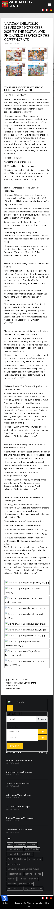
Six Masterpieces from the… (19, 772)
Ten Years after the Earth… (18, 784)
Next (46, 752)
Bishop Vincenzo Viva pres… (20, 818)
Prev (45, 752)
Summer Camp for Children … (20, 760)
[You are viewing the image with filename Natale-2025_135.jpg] (25, 630)
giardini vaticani (26, 884)
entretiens (12, 884)
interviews (33, 879)
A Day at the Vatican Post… (18, 795)
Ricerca (14, 746)
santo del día (13, 854)
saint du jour (27, 854)
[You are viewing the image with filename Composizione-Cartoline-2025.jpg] (27, 602)
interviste (12, 879)
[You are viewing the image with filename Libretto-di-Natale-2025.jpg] (27, 618)
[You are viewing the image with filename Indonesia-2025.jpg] (25, 608)
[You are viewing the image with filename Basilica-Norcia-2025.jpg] (27, 592)
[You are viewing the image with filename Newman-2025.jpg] (25, 636)
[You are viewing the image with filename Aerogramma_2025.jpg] (27, 583)
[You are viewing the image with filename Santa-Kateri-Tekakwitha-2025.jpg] (27, 645)
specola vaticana (15, 874)
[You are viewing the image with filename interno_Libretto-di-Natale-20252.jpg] (27, 665)
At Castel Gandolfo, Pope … (18, 807)
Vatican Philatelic (13, 689)
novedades (20, 844)
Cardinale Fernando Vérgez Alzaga (23, 869)
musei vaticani (14, 864)
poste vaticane (35, 859)
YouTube (22, 879)
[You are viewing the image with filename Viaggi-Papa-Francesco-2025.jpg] (27, 655)
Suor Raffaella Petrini (17, 859)
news (25, 679)
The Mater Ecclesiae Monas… (20, 830)
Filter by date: (13, 727)
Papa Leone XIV (15, 888)
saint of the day (32, 849)
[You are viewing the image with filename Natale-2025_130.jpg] (26, 624)
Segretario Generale (33, 888)
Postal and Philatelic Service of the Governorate (21, 683)
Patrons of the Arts (33, 874)
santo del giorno (15, 849)
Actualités (32, 844)
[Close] (10, 708)
